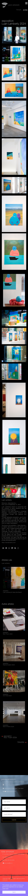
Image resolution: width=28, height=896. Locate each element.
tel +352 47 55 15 (7, 783)
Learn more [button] (5, 888)
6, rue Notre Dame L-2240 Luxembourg (13, 782)
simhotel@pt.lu (8, 863)
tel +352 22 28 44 (7, 857)
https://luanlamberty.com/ (9, 542)
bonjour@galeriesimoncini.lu (12, 785)
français (18, 10)
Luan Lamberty (6, 563)
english (25, 10)
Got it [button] (14, 892)
